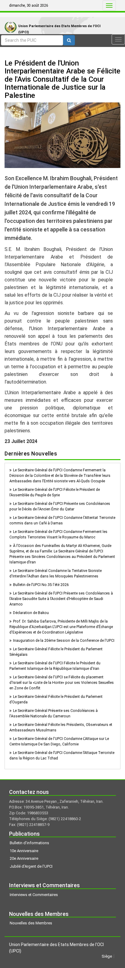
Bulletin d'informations (29, 843)
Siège (107, 956)
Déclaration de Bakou (31, 613)
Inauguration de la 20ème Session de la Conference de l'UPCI (63, 640)
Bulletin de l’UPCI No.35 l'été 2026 (41, 585)
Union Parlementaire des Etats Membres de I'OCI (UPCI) (59, 29)
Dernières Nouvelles (31, 453)
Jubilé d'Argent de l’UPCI (31, 866)
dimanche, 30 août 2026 (28, 5)
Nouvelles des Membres (31, 923)
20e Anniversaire (24, 858)
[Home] (9, 21)
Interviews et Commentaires (34, 894)
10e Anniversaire (24, 850)
